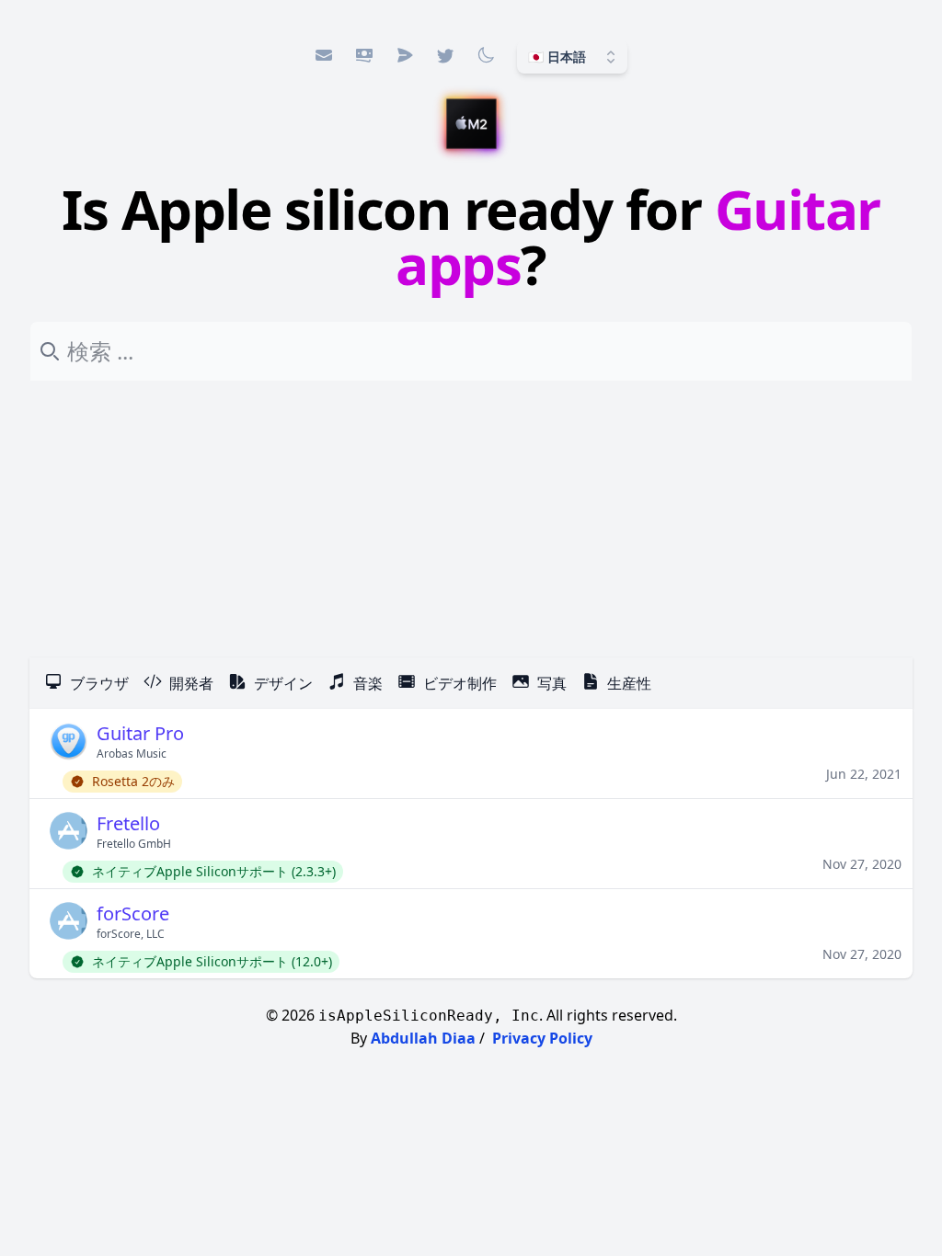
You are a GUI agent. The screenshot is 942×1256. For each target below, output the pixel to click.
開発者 (191, 683)
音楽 (368, 683)
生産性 (629, 683)
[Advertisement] (471, 519)
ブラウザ (99, 683)
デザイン (283, 683)
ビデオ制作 (460, 683)
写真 (552, 683)
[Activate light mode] (486, 55)
